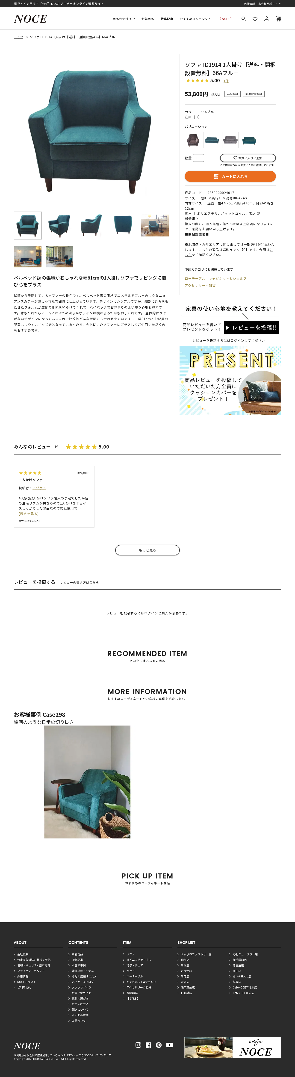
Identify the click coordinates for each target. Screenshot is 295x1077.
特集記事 (167, 19)
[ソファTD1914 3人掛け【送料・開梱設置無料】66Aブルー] (212, 139)
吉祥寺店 (186, 971)
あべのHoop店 (242, 976)
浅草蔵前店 (188, 987)
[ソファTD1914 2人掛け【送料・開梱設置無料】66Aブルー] (249, 139)
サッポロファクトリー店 (196, 954)
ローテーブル (195, 278)
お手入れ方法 (80, 1004)
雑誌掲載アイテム (83, 971)
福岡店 (237, 982)
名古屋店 (238, 965)
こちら (94, 582)
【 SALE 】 (225, 19)
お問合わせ (79, 1020)
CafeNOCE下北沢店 (245, 987)
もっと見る (147, 550)
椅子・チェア (135, 965)
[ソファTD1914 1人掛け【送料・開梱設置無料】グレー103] (193, 139)
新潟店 (185, 965)
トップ (18, 37)
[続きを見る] (29, 513)
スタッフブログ (81, 987)
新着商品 (148, 19)
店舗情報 (249, 4)
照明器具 (132, 993)
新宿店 (185, 976)
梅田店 (237, 971)
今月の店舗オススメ (84, 976)
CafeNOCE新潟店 (243, 993)
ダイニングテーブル (139, 960)
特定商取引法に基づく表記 (33, 960)
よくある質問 (80, 1015)
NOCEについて (26, 982)
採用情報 (22, 976)
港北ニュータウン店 (245, 954)
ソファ (131, 954)
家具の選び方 (80, 998)
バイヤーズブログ (83, 982)
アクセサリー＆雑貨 (139, 987)
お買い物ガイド (81, 993)
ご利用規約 (24, 987)
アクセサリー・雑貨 (200, 285)
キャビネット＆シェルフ (228, 278)
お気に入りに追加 (250, 158)
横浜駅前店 (240, 960)
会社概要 (22, 954)
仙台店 (185, 960)
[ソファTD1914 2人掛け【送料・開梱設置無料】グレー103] (230, 139)
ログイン (237, 340)
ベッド (131, 971)
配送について (80, 1009)
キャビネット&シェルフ (141, 982)
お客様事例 (79, 965)
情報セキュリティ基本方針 (33, 965)
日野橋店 (186, 993)
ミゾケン (39, 488)
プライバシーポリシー (31, 971)
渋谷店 (185, 982)
